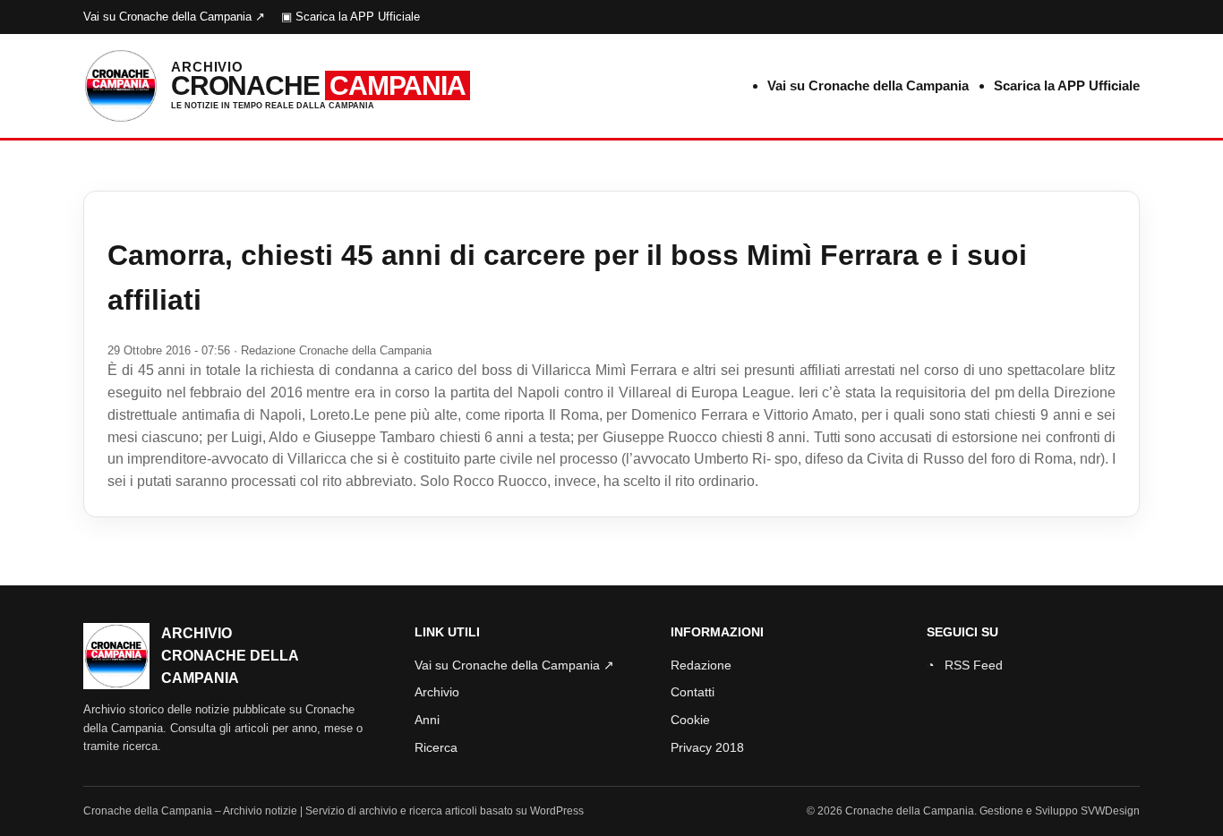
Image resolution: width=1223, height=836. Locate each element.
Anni (427, 719)
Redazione (701, 665)
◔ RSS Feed (965, 665)
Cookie (690, 719)
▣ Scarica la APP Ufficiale (350, 16)
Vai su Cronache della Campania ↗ (174, 16)
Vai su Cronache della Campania (868, 85)
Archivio (437, 692)
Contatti (692, 692)
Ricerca (436, 747)
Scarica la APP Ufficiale (1067, 85)
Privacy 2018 (707, 747)
